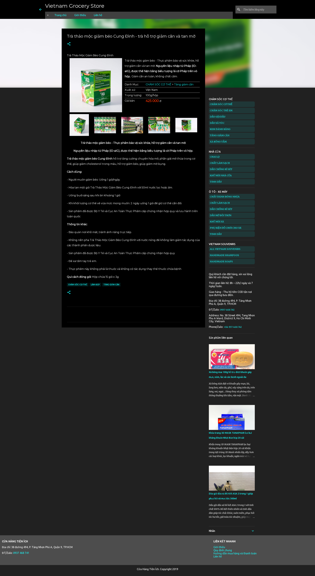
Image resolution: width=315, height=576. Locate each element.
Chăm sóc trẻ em (221, 110)
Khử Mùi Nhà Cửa (221, 175)
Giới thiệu (80, 15)
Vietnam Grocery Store (74, 6)
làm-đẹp (95, 284)
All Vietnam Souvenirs (225, 249)
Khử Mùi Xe (217, 221)
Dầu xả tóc (217, 122)
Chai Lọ (215, 156)
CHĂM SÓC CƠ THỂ (158, 84)
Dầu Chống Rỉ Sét (221, 169)
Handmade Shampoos (224, 255)
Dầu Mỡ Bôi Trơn (220, 215)
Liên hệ (98, 15)
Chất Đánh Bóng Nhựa (225, 196)
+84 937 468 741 (233, 327)
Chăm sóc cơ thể (221, 104)
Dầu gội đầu (217, 116)
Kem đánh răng (220, 129)
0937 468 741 (227, 309)
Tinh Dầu (216, 181)
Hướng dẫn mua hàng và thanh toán (235, 553)
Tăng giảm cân (183, 84)
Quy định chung (222, 550)
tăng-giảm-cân (111, 284)
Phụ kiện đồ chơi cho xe (225, 227)
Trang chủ (60, 15)
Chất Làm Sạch (220, 163)
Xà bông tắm (218, 141)
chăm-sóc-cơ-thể (77, 284)
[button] (69, 44)
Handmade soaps (221, 261)
